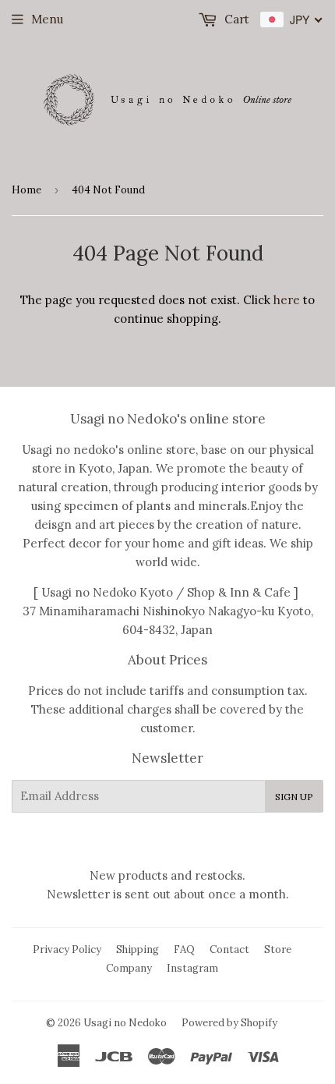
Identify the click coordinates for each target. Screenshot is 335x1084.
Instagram (192, 968)
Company (129, 968)
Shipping (137, 949)
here (286, 299)
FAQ (184, 949)
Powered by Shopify (229, 1022)
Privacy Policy (67, 949)
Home (26, 190)
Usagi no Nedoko (125, 1022)
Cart (235, 19)
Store (277, 949)
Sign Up (294, 796)
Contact (229, 949)
